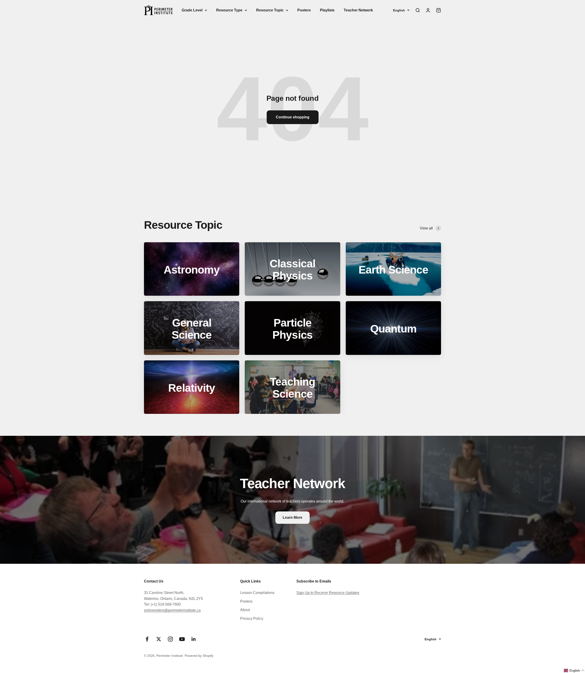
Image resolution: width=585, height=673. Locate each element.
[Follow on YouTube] (182, 639)
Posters (304, 10)
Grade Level (192, 10)
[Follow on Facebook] (147, 639)
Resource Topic (270, 10)
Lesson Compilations (257, 593)
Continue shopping (292, 117)
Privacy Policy (251, 618)
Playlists (327, 10)
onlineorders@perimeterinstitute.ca (172, 610)
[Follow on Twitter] (159, 639)
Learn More (292, 517)
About (245, 610)
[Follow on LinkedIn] (194, 639)
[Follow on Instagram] (170, 639)
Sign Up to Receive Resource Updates (327, 593)
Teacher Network (358, 10)
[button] (574, 670)
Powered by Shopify (199, 655)
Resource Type (229, 10)
